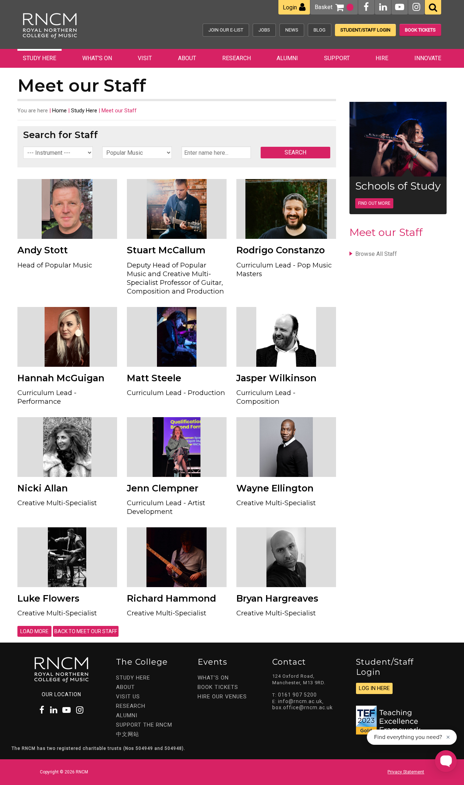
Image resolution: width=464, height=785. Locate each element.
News (291, 30)
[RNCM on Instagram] (416, 7)
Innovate (427, 58)
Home (59, 110)
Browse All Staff (376, 253)
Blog (320, 30)
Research (236, 58)
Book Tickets (420, 30)
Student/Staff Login (365, 30)
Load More (34, 631)
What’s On (97, 58)
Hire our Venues (222, 696)
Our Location (61, 694)
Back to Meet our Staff (85, 631)
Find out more (374, 203)
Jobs (264, 30)
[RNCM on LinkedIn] (383, 7)
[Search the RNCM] (433, 7)
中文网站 (127, 734)
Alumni (287, 58)
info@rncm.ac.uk (300, 701)
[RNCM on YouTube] (399, 7)
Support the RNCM (144, 725)
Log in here (374, 688)
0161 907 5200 (297, 695)
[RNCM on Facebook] (366, 7)
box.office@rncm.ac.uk (302, 707)
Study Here (39, 58)
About (187, 58)
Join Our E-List (225, 30)
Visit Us (128, 696)
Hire (382, 58)
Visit (145, 58)
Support (337, 58)
